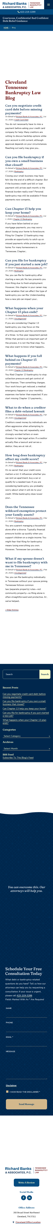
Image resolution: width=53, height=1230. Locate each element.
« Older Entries (11, 610)
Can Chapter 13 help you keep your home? (23, 210)
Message (10, 1051)
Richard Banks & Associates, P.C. (29, 116)
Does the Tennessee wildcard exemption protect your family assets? (25, 510)
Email (9, 1037)
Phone (9, 1022)
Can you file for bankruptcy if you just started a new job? (26, 262)
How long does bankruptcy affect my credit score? (25, 457)
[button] (49, 5)
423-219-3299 (27, 11)
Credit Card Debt (21, 120)
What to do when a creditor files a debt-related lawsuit (25, 409)
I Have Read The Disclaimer (25, 1092)
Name (9, 1008)
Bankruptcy (18, 171)
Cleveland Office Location (28, 1222)
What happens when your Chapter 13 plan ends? (24, 310)
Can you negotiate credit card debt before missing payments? (23, 109)
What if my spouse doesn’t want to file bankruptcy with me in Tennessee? (26, 562)
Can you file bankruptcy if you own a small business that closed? (24, 160)
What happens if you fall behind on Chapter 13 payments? (23, 359)
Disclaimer (11, 1085)
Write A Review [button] (26, 1182)
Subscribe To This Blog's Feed (18, 757)
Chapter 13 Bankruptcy (22, 219)
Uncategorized (20, 318)
